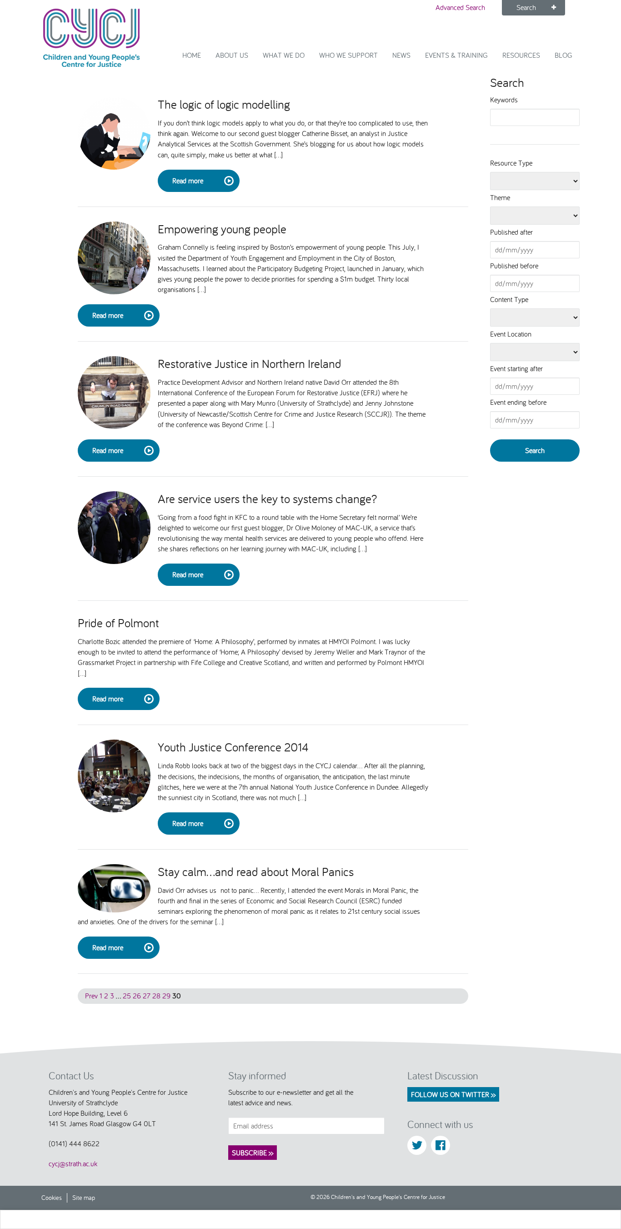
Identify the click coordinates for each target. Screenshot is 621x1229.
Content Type (509, 299)
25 (127, 995)
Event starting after (516, 368)
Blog (563, 55)
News (401, 55)
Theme (500, 197)
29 (166, 995)
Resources (521, 55)
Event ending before (518, 402)
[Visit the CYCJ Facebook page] (440, 1145)
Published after (511, 232)
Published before (514, 265)
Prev (91, 995)
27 (146, 995)
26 (137, 995)
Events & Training (456, 55)
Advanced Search (460, 7)
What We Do (284, 55)
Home (191, 55)
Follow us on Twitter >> (453, 1094)
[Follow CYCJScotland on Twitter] (416, 1145)
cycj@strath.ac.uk (73, 1163)
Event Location (510, 333)
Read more (187, 180)
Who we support (348, 55)
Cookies (51, 1197)
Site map (83, 1197)
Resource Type (511, 162)
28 (156, 995)
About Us (231, 55)
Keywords (504, 99)
